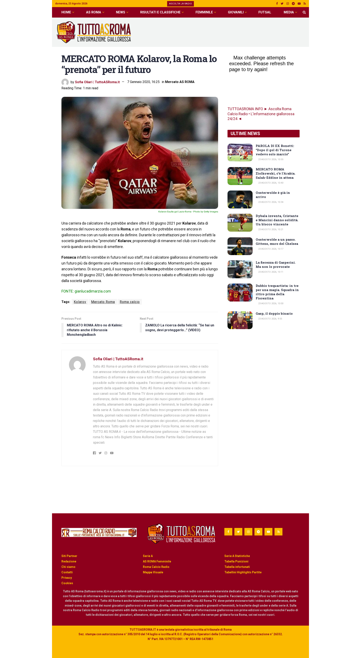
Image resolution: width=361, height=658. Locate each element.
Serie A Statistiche (237, 556)
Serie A (148, 556)
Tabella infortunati (237, 567)
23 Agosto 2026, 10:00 (270, 303)
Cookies (67, 583)
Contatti (67, 572)
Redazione (68, 561)
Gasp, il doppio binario (274, 313)
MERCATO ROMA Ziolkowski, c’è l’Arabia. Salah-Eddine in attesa (275, 173)
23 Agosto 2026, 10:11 (270, 272)
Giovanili (236, 12)
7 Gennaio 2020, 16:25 (143, 82)
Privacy (66, 577)
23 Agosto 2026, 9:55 (270, 318)
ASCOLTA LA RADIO (180, 3)
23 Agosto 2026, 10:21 (270, 229)
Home (66, 12)
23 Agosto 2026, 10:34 (270, 202)
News (120, 12)
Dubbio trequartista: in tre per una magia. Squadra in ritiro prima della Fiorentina (277, 292)
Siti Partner (69, 556)
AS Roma (93, 12)
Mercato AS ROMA (179, 82)
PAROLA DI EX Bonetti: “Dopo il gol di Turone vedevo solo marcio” (275, 150)
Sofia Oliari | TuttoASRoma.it (97, 82)
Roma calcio (130, 302)
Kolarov (80, 302)
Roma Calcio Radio (156, 567)
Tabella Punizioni (236, 561)
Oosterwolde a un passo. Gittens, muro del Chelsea (277, 241)
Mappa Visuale (153, 572)
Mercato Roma (103, 302)
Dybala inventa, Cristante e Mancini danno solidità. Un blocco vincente (277, 220)
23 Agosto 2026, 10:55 (270, 159)
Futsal (264, 12)
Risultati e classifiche (160, 12)
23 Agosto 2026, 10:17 (270, 249)
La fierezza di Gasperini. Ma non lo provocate (276, 264)
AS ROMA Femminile (157, 561)
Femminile (204, 12)
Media (289, 12)
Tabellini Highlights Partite (243, 572)
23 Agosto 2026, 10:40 (270, 182)
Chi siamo (68, 567)
